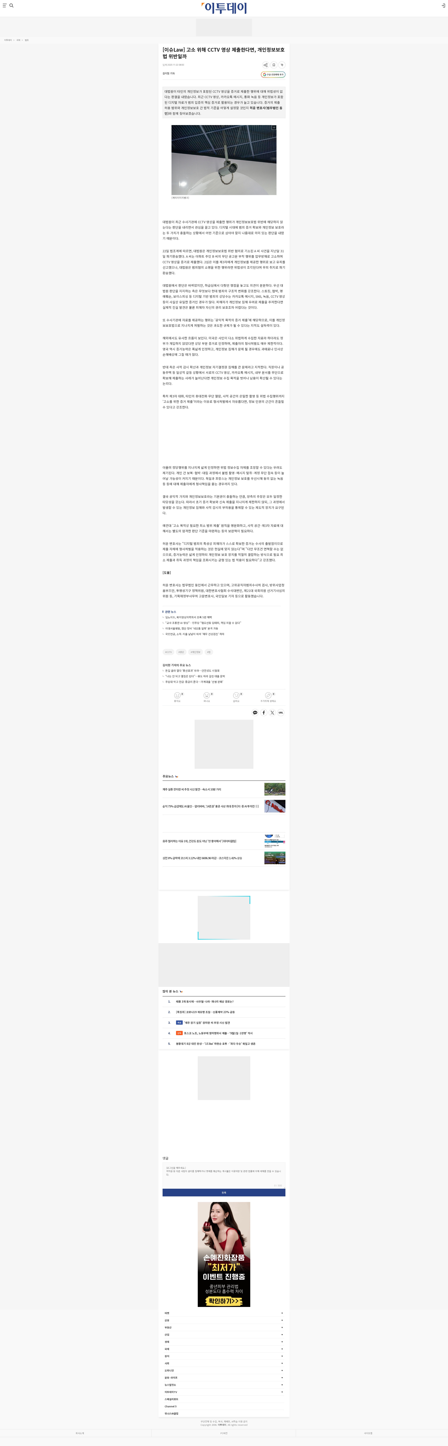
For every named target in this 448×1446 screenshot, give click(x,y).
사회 (18, 39)
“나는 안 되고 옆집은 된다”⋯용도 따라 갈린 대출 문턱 (195, 676)
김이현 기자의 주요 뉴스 (177, 665)
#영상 (181, 652)
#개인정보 (195, 652)
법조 (27, 39)
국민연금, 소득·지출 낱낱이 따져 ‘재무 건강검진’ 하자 (194, 634)
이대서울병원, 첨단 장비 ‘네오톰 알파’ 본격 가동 (191, 628)
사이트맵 (368, 1433)
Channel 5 (171, 1406)
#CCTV (168, 652)
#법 (209, 652)
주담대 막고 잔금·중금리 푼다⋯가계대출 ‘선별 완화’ (194, 682)
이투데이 (8, 39)
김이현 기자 (169, 73)
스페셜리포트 (171, 1399)
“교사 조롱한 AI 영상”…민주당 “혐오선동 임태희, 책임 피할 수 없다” (203, 623)
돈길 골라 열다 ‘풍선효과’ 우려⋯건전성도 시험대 (192, 670)
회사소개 (80, 1433)
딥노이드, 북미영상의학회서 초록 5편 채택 (188, 617)
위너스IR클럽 (171, 1413)
